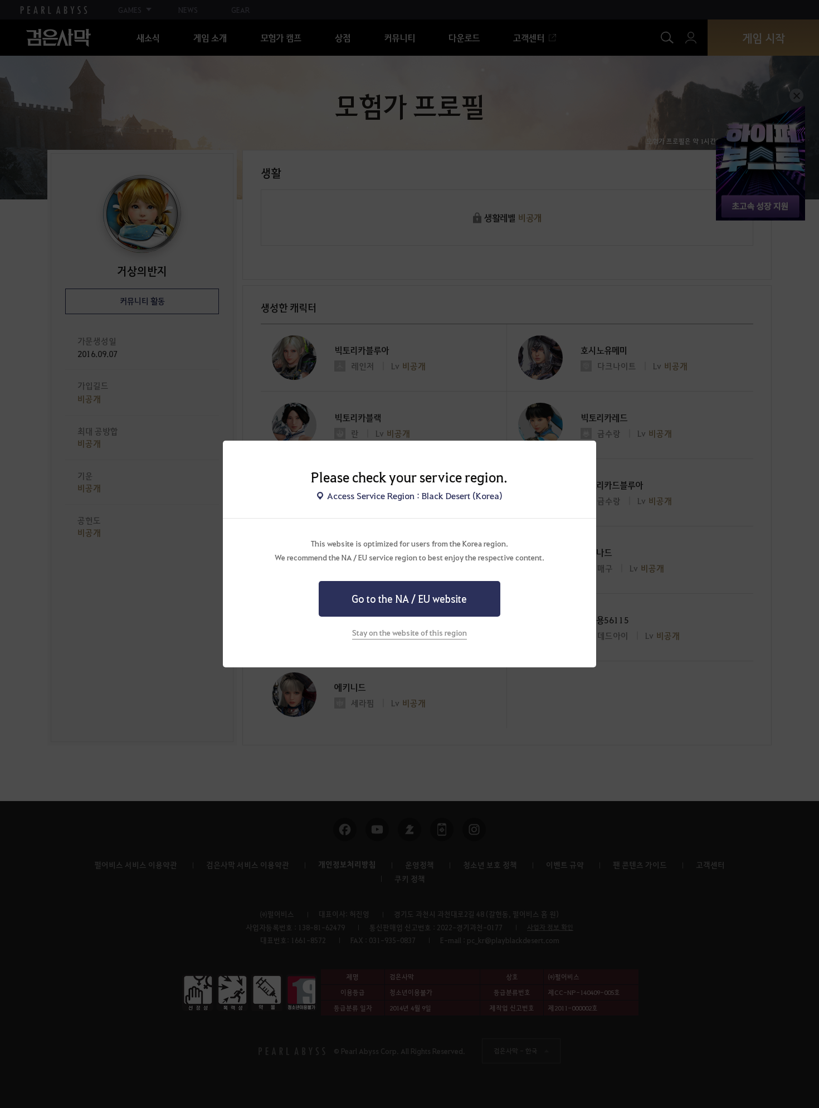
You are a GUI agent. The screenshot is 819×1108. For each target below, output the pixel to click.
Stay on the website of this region (409, 632)
